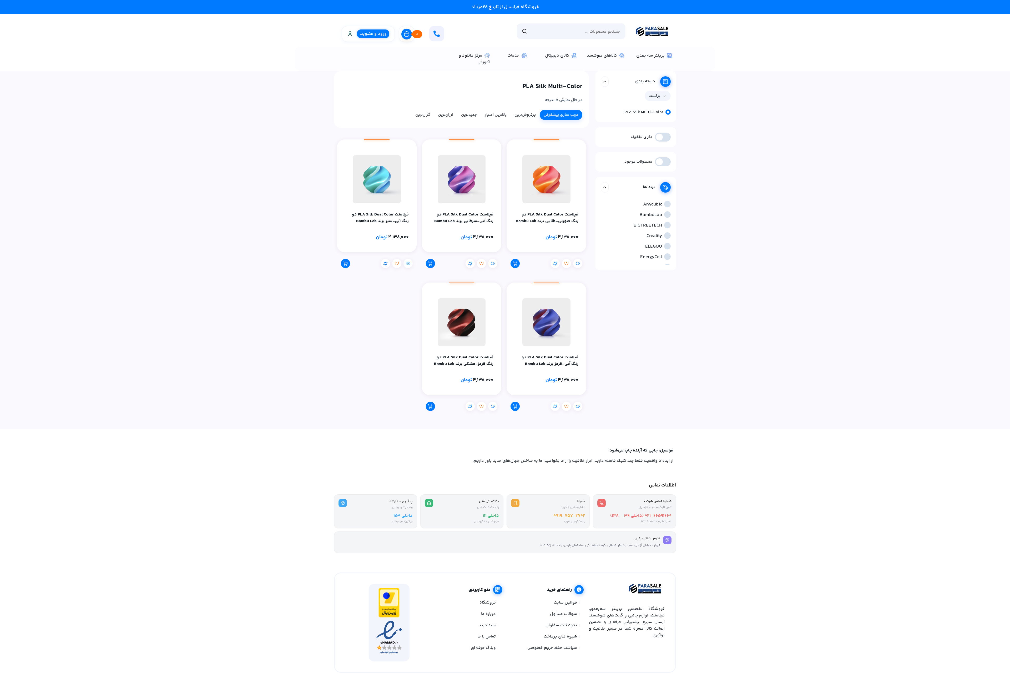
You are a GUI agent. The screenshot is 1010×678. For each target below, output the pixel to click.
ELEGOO (653, 246)
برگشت (654, 96)
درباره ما (488, 614)
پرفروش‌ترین (525, 115)
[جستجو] (525, 31)
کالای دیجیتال (557, 55)
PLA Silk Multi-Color (643, 112)
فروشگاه (487, 602)
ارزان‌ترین (445, 115)
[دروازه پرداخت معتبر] (389, 617)
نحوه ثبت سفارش (561, 625)
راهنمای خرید (559, 589)
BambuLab (651, 215)
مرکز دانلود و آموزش (474, 59)
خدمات (513, 55)
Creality (654, 236)
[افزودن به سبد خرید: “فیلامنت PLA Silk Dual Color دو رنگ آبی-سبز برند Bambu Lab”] (345, 263)
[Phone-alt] (437, 33)
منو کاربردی (480, 589)
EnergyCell (651, 257)
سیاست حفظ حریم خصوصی (552, 648)
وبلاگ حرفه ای (483, 648)
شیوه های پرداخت (560, 636)
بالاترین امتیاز (496, 115)
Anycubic (652, 204)
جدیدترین (469, 115)
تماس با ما (486, 636)
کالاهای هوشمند (602, 55)
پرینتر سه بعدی (650, 55)
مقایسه (554, 263)
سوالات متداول (563, 614)
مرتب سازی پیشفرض (561, 115)
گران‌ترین (422, 115)
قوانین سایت (565, 602)
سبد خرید (487, 625)
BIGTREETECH (648, 225)
